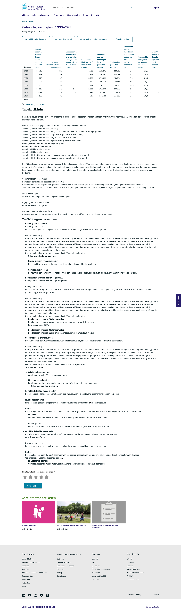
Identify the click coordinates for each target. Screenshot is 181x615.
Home (24, 21)
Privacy (59, 573)
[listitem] (24, 595)
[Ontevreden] (30, 476)
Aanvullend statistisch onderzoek (34, 573)
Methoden (26, 583)
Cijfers (24, 15)
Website (130, 559)
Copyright (130, 562)
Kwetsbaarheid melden (136, 573)
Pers (93, 562)
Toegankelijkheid (133, 569)
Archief (129, 576)
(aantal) (71, 59)
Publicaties (26, 579)
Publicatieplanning (134, 595)
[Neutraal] (36, 476)
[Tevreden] (41, 476)
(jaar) (143, 62)
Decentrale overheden (65, 566)
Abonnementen (133, 579)
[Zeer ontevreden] (25, 476)
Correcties (96, 579)
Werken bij (96, 573)
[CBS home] (33, 6)
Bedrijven (60, 559)
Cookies (130, 566)
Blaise (24, 586)
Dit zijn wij (96, 566)
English (156, 8)
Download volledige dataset (95, 39)
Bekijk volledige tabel (37, 39)
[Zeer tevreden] (46, 476)
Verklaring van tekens (35, 105)
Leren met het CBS (99, 576)
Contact (95, 559)
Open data (26, 566)
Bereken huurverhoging (31, 562)
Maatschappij (72, 15)
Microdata (25, 569)
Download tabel (65, 39)
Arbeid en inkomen (41, 15)
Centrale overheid (64, 562)
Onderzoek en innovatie (101, 569)
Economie (58, 15)
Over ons (95, 15)
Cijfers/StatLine (27, 559)
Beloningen (61, 576)
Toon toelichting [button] (122, 39)
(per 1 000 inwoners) (54, 62)
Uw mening (179, 301)
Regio (85, 15)
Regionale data (27, 576)
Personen (60, 569)
